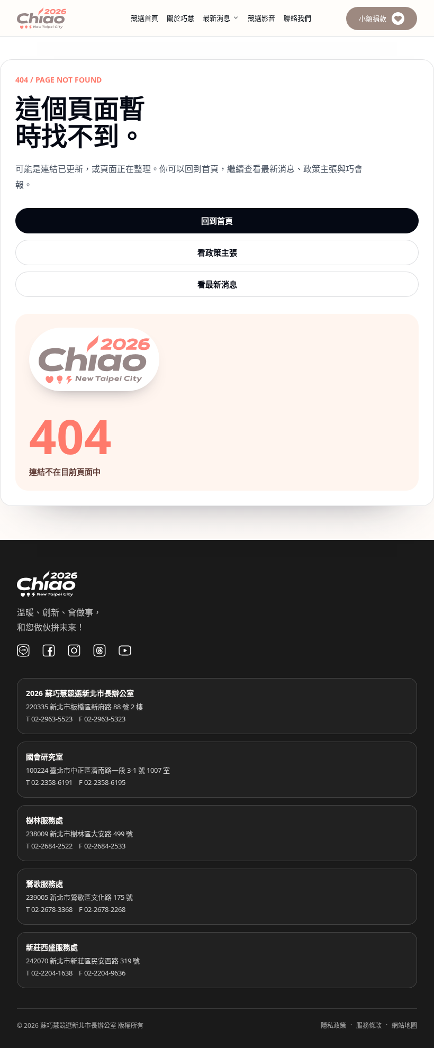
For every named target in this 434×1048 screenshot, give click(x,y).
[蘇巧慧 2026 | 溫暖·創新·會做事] (56, 18)
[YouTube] (125, 650)
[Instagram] (74, 650)
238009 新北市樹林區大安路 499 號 (79, 833)
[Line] (23, 650)
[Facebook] (48, 650)
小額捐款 (372, 18)
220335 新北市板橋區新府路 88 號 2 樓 (84, 706)
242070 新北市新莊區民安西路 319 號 (83, 960)
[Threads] (99, 650)
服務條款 (369, 1025)
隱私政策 (333, 1025)
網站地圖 (404, 1025)
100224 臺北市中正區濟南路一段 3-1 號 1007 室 (98, 770)
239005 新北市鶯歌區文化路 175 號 (79, 897)
